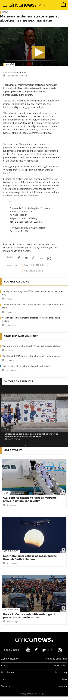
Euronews (61, 686)
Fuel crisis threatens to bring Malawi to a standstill (26, 366)
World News (11, 551)
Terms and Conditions (55, 659)
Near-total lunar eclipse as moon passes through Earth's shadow (30, 557)
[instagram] (60, 650)
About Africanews (10, 659)
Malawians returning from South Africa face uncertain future (31, 346)
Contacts (6, 666)
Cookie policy (60, 666)
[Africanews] (22, 5)
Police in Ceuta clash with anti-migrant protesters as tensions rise (29, 616)
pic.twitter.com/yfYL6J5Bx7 (25, 222)
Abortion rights (33, 271)
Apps (64, 679)
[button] (38, 52)
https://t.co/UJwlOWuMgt (24, 218)
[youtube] (28, 650)
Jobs (3, 679)
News (5, 12)
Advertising (61, 672)
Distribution (7, 672)
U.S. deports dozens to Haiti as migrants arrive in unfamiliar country (30, 499)
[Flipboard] (44, 650)
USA (6, 493)
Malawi (10, 64)
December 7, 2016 (18, 231)
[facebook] (52, 650)
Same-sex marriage (35, 265)
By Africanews (10, 73)
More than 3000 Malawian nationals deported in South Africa (31, 356)
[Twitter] (36, 650)
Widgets (5, 686)
